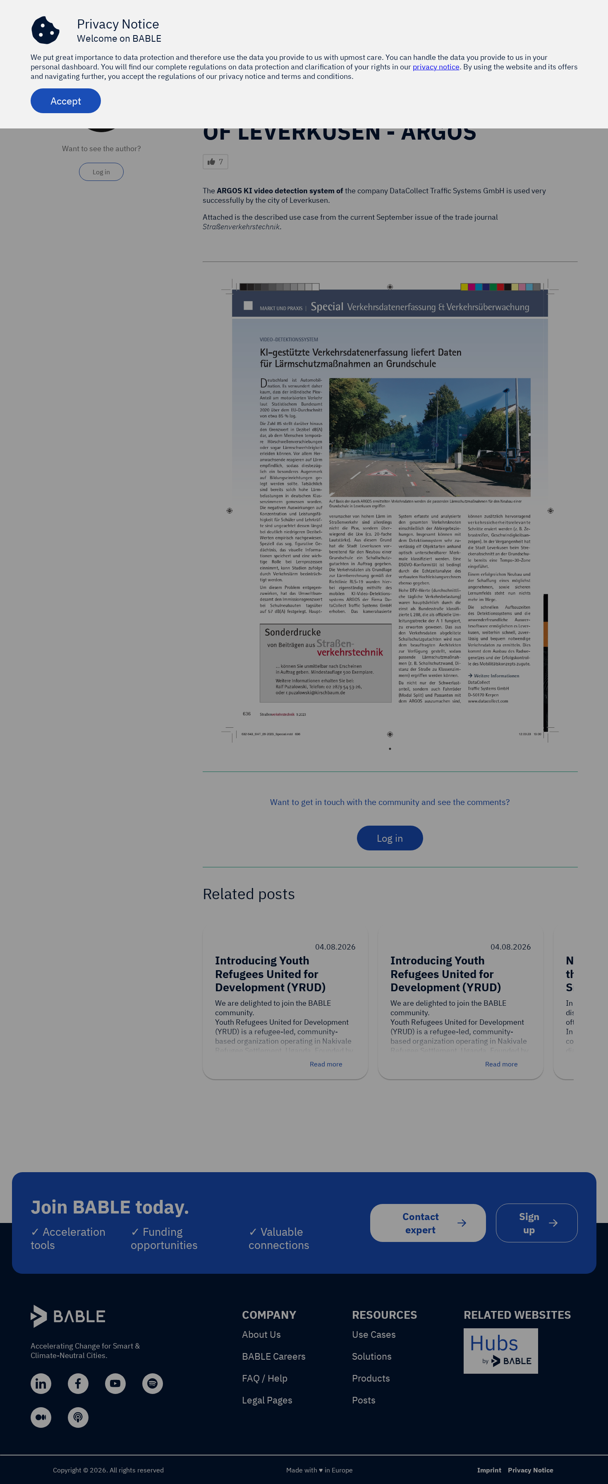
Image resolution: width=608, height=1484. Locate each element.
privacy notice (436, 66)
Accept (65, 100)
